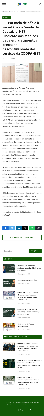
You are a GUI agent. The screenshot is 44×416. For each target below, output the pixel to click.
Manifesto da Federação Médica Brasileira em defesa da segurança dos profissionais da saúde (29, 364)
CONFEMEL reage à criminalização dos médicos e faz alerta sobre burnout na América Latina (28, 381)
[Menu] (4, 4)
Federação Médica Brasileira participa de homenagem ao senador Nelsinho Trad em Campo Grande (27, 347)
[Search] (40, 4)
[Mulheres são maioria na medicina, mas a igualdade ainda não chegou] (9, 268)
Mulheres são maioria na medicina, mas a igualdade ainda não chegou (29, 268)
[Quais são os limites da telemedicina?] (9, 327)
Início (4, 11)
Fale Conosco (34, 410)
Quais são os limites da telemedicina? (25, 325)
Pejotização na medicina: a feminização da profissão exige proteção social (28, 312)
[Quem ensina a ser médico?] (9, 283)
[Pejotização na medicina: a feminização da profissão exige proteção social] (9, 312)
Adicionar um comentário (22, 237)
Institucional (12, 410)
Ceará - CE (6, 17)
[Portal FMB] (22, 4)
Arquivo (9, 11)
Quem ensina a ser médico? (27, 280)
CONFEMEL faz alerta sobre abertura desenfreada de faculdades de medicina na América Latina (27, 296)
